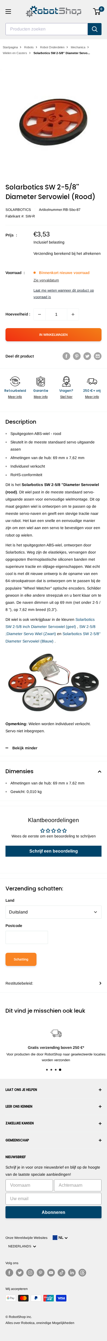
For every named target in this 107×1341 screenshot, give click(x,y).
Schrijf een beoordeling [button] (53, 851)
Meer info (15, 397)
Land (9, 900)
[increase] (73, 314)
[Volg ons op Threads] (82, 1272)
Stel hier (66, 397)
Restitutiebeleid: (19, 983)
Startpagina (10, 47)
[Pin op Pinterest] (77, 356)
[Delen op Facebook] (66, 356)
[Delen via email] (98, 356)
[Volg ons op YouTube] (51, 1272)
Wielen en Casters (15, 53)
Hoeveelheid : (17, 314)
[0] (97, 11)
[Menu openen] (8, 11)
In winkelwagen (53, 335)
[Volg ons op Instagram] (30, 1272)
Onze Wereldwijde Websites (26, 1238)
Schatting (21, 959)
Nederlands (20, 1246)
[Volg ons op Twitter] (20, 1272)
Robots (29, 47)
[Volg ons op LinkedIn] (72, 1272)
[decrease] (39, 314)
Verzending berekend (52, 253)
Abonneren (53, 1212)
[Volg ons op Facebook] (9, 1272)
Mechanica (78, 47)
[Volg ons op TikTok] (61, 1272)
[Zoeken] (95, 29)
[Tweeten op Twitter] (87, 356)
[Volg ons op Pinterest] (40, 1272)
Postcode (13, 925)
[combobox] (46, 29)
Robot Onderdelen (52, 47)
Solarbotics (18, 210)
